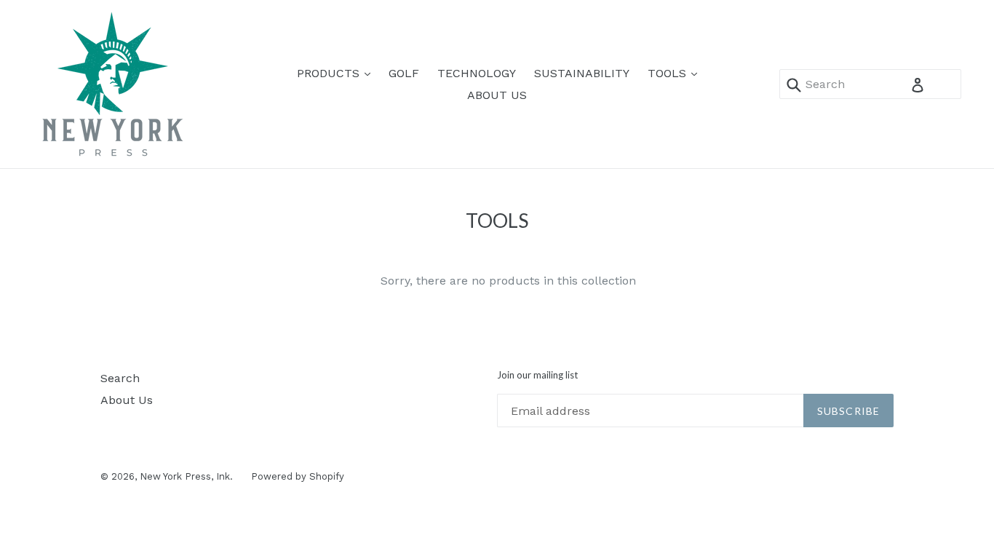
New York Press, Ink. (186, 476)
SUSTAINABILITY (581, 73)
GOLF (404, 73)
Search (120, 378)
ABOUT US (497, 95)
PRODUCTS (337, 73)
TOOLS (676, 73)
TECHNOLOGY (476, 73)
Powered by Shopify (297, 476)
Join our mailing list (537, 375)
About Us (126, 400)
